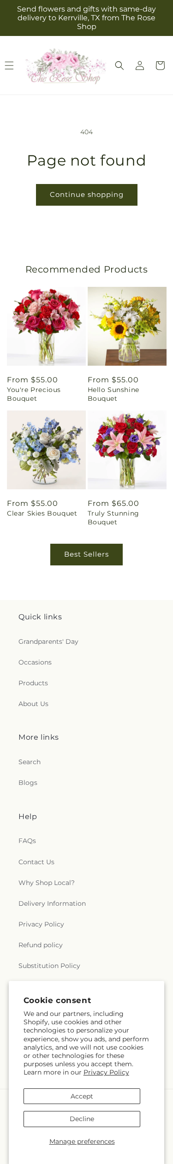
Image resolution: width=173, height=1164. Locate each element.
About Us (33, 704)
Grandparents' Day (48, 641)
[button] (119, 65)
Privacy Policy (106, 1072)
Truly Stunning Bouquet (113, 517)
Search (29, 762)
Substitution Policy (49, 966)
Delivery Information (52, 903)
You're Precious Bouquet (34, 394)
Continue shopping (87, 194)
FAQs (27, 841)
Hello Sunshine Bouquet (113, 394)
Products (33, 683)
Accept (82, 1096)
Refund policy (40, 945)
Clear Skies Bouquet (42, 513)
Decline (82, 1119)
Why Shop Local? (46, 883)
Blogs (27, 782)
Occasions (35, 662)
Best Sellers (86, 554)
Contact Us (36, 862)
